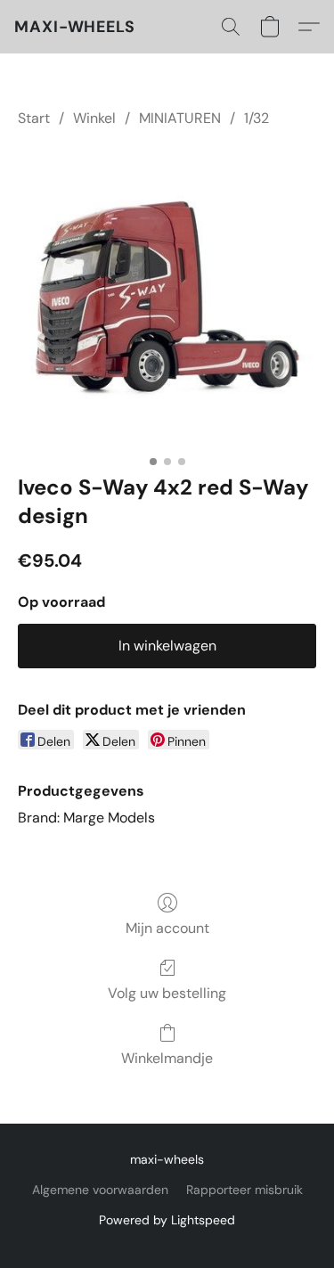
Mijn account (167, 928)
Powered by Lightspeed (167, 1220)
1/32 (256, 118)
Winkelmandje (167, 1058)
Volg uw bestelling (167, 993)
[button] (74, 26)
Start (34, 118)
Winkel (94, 118)
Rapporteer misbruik (244, 1190)
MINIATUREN (180, 118)
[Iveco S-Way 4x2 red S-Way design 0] (167, 297)
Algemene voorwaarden (100, 1190)
